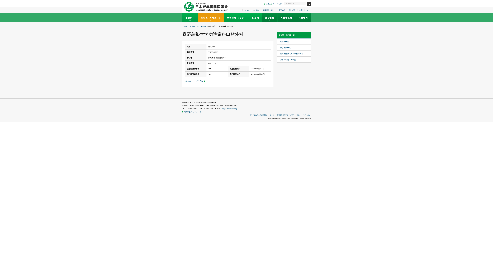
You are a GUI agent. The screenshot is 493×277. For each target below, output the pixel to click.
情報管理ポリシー (269, 10)
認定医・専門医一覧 (198, 26)
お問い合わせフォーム (193, 112)
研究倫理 (282, 10)
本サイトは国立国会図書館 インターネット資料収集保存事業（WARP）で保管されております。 (280, 115)
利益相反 (292, 10)
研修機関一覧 (285, 48)
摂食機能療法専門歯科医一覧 (291, 54)
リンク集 (256, 10)
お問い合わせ (304, 10)
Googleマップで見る (194, 81)
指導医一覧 (284, 42)
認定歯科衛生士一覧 (288, 60)
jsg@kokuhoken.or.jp (229, 109)
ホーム (246, 10)
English (268, 4)
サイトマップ (277, 4)
